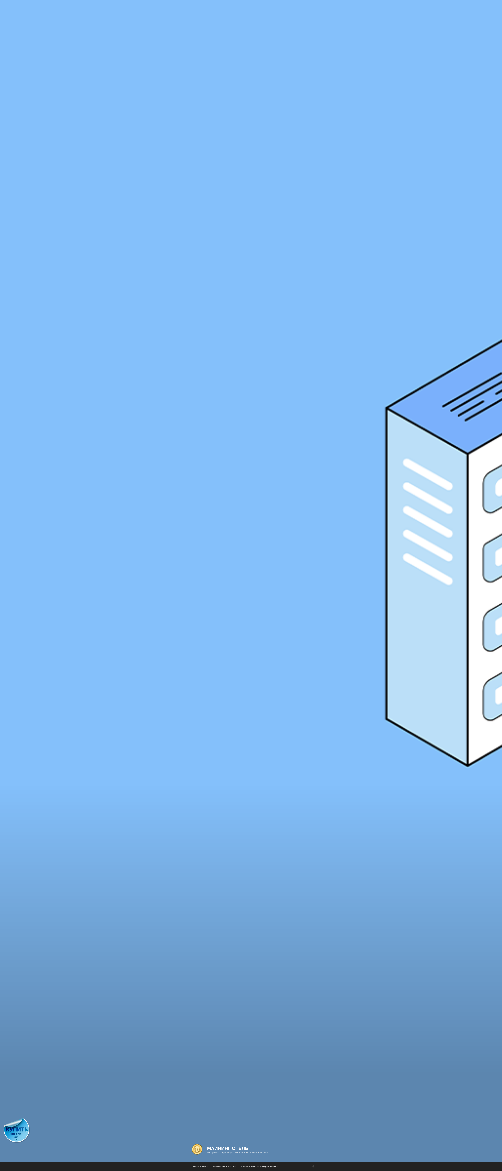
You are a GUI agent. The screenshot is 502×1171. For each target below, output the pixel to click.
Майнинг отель (227, 1148)
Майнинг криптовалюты (224, 1166)
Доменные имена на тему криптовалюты (259, 1166)
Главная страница (200, 1166)
